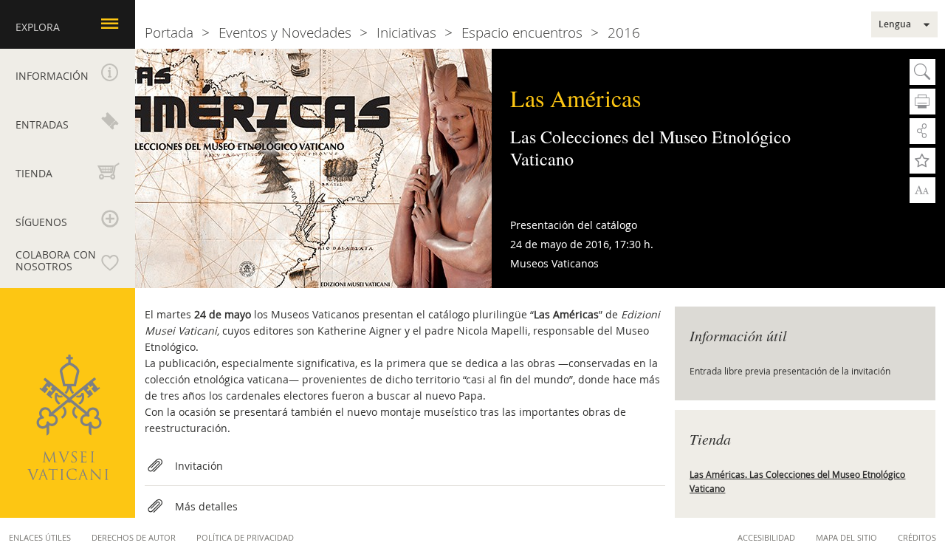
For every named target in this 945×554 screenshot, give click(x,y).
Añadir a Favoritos (922, 161)
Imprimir (922, 101)
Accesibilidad (766, 537)
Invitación (199, 466)
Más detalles (206, 506)
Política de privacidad (245, 537)
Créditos (917, 537)
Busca (922, 72)
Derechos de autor (134, 537)
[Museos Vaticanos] (68, 417)
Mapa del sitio (846, 537)
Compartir (922, 131)
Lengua (895, 24)
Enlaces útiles (40, 537)
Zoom (922, 189)
